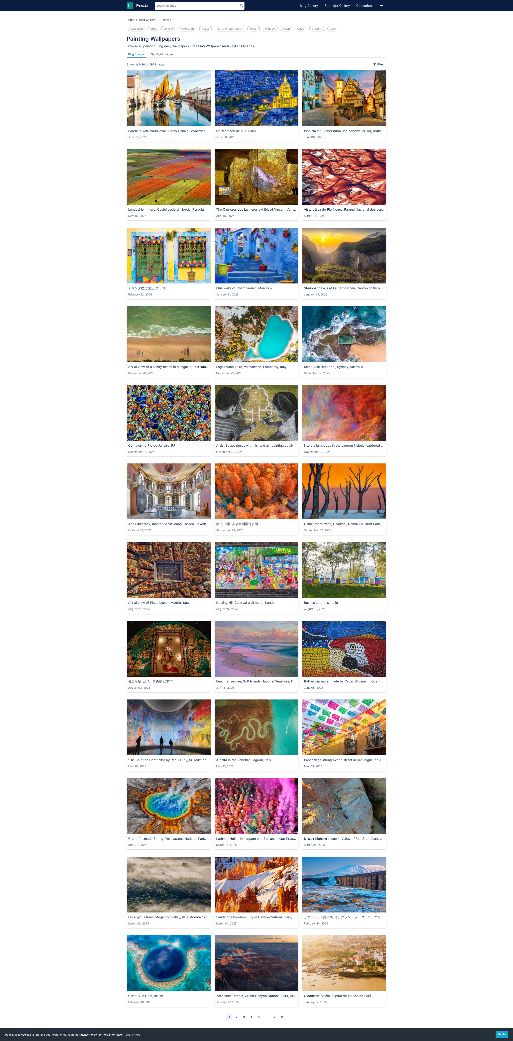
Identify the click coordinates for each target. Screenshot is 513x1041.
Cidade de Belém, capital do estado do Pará (337, 996)
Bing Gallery (309, 6)
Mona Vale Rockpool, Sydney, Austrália (333, 367)
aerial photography (229, 28)
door (333, 28)
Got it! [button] (502, 1034)
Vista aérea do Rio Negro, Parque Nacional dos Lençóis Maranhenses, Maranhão (344, 209)
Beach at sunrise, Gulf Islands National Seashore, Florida (256, 681)
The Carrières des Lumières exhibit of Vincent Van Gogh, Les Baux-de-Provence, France (256, 209)
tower (253, 28)
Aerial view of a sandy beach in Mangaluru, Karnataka (168, 367)
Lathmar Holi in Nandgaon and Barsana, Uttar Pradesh (256, 839)
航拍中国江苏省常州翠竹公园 (237, 524)
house (205, 28)
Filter (380, 64)
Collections (364, 6)
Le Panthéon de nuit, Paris (236, 131)
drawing (316, 28)
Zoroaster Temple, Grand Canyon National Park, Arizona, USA (256, 996)
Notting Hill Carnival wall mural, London (246, 603)
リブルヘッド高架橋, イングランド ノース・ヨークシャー (344, 917)
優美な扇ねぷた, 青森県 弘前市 (150, 681)
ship (153, 28)
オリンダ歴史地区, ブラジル (148, 288)
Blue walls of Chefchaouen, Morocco (244, 288)
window (270, 28)
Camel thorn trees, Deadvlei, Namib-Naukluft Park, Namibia (344, 524)
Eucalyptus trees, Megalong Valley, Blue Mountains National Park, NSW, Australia (168, 917)
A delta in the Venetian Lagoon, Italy (243, 760)
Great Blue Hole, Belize (145, 996)
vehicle (168, 28)
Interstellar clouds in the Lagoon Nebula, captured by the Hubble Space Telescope (344, 445)
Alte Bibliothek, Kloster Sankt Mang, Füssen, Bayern (167, 524)
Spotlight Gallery (337, 6)
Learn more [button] (133, 1034)
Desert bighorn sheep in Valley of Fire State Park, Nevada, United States (344, 839)
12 (282, 1017)
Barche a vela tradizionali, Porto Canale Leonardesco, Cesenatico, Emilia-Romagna (168, 131)
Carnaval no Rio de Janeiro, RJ (151, 445)
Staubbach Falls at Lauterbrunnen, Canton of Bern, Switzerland (344, 288)
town (286, 28)
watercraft (187, 28)
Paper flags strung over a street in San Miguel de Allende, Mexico (344, 760)
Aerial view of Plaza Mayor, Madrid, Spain (159, 603)
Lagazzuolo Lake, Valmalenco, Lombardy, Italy (251, 367)
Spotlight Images (162, 54)
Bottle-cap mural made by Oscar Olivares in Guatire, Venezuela (344, 681)
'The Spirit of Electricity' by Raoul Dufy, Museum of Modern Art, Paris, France (168, 760)
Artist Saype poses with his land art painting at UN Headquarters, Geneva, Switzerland (256, 445)
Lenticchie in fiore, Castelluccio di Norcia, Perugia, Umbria (168, 209)
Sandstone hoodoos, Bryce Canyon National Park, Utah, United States (256, 917)
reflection (136, 28)
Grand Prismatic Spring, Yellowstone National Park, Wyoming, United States (168, 839)
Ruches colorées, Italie (321, 603)
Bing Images (136, 54)
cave (300, 28)
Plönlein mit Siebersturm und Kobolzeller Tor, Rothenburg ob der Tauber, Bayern (344, 131)
